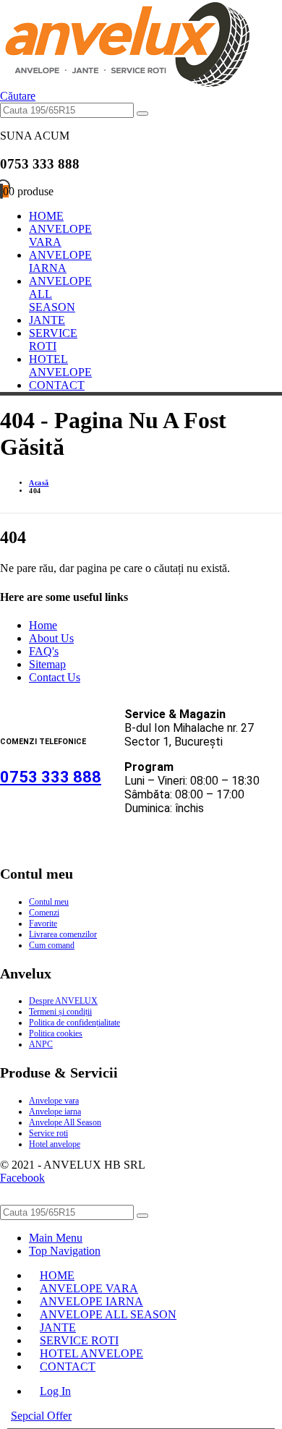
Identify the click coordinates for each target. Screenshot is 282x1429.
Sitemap (47, 664)
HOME (46, 216)
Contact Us (54, 677)
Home (43, 625)
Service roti (48, 1133)
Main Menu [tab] (55, 1238)
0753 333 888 (50, 777)
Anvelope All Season (65, 1122)
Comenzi (44, 913)
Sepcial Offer (41, 1415)
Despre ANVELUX (63, 1001)
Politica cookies (55, 1033)
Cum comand (51, 945)
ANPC (41, 1044)
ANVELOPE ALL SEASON (108, 1314)
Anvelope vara (54, 1101)
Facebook (22, 1178)
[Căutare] (142, 113)
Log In (55, 1391)
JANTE (47, 320)
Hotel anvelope (54, 1144)
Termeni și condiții (60, 1012)
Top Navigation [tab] (65, 1251)
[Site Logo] (124, 83)
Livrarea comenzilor (63, 934)
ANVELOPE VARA (60, 235)
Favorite (43, 923)
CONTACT (57, 385)
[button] (17, 96)
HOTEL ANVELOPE (60, 365)
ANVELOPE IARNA (60, 261)
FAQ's (44, 651)
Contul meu (49, 902)
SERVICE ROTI (53, 339)
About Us (51, 638)
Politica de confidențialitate (74, 1023)
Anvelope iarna (55, 1111)
